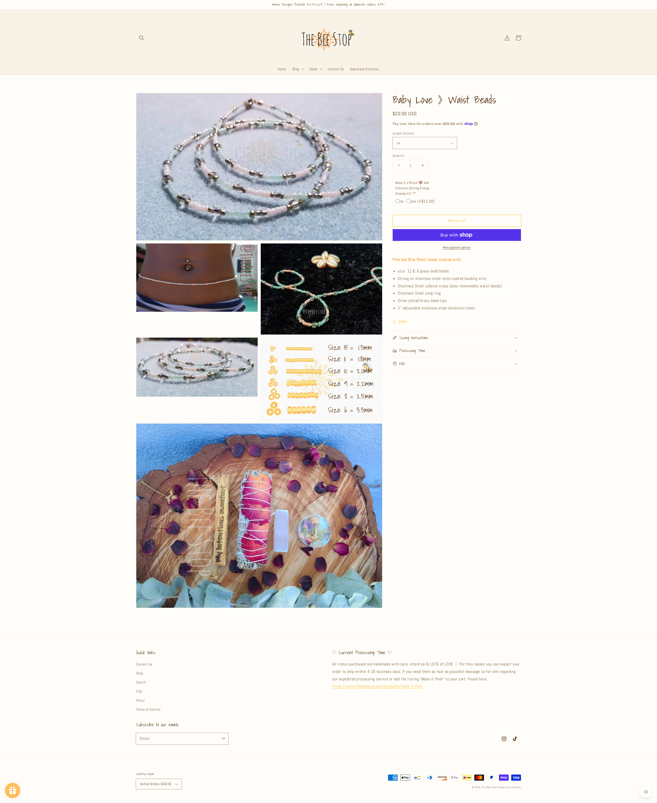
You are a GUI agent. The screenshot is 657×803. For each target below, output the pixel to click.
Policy (140, 700)
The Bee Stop (489, 787)
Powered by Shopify (509, 787)
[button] (141, 38)
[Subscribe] (222, 738)
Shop (139, 673)
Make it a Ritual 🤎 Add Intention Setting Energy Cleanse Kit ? (412, 188)
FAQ (139, 691)
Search (141, 682)
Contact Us (144, 664)
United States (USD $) (155, 784)
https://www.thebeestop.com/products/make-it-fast (377, 686)
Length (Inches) (403, 133)
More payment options (457, 247)
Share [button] (403, 321)
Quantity (398, 155)
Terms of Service (148, 709)
